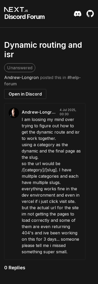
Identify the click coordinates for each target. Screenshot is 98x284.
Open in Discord (25, 94)
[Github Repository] (90, 13)
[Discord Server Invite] (77, 13)
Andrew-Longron (21, 77)
